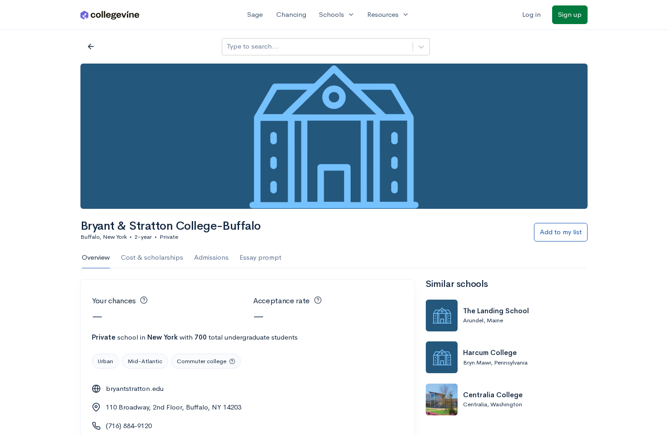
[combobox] (228, 46)
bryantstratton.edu (135, 388)
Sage (255, 14)
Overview (96, 257)
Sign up (570, 14)
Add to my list (561, 231)
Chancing (291, 14)
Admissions (211, 257)
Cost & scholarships (152, 257)
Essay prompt (260, 257)
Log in (531, 14)
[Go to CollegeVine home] (110, 15)
